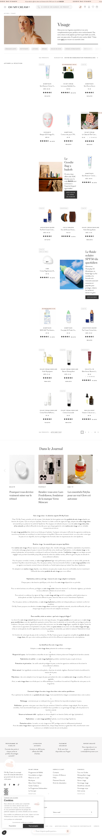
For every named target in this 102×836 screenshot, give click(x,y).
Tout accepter (33, 826)
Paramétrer (12, 826)
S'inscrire (84, 419)
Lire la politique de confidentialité (13, 819)
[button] (4, 832)
